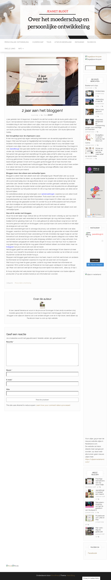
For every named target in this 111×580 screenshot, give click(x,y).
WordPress (55, 575)
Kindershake (99, 91)
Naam (9, 370)
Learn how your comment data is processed (53, 405)
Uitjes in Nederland (63, 42)
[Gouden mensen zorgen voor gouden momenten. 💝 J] (99, 253)
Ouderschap (37, 42)
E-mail (9, 380)
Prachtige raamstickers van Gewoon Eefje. (100, 482)
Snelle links (10, 49)
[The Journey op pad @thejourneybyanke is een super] (99, 244)
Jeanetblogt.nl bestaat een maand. (99, 492)
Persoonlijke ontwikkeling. (17, 42)
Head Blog (71, 575)
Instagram (79, 42)
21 (96, 499)
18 (86, 524)
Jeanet (50, 115)
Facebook (91, 42)
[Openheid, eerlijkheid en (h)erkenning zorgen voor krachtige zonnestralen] (89, 122)
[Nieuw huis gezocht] (89, 112)
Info (20, 49)
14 (96, 536)
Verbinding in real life (99, 100)
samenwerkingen (48, 194)
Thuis (49, 42)
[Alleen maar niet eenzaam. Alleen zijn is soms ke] (90, 244)
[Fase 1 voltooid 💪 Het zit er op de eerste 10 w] (90, 253)
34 (98, 487)
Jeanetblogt (14, 149)
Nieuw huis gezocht (99, 110)
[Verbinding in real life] (89, 102)
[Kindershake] (89, 93)
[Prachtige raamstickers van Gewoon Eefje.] (89, 481)
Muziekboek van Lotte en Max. (100, 518)
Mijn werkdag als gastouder (99, 530)
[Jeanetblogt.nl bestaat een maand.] (89, 493)
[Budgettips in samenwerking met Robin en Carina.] (89, 137)
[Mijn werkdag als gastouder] (89, 531)
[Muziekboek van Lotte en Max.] (89, 518)
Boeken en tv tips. (91, 86)
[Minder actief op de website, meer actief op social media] (89, 151)
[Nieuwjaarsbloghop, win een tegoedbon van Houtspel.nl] (89, 504)
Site (8, 389)
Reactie (10, 342)
